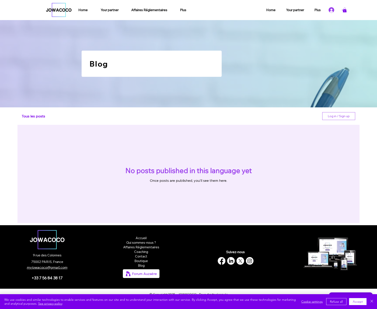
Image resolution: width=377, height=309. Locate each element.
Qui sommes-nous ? (141, 242)
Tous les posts (33, 116)
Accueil (141, 238)
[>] (333, 10)
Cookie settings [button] (312, 302)
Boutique (141, 261)
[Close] (371, 302)
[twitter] (240, 261)
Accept (358, 302)
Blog (141, 265)
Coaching (141, 252)
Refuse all (336, 302)
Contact (141, 256)
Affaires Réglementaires (141, 247)
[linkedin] (231, 261)
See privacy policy (50, 304)
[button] (345, 10)
